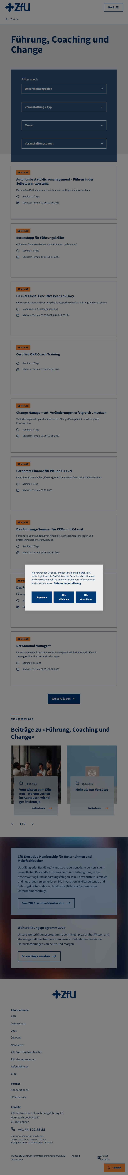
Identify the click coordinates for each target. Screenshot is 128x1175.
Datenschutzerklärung (67, 583)
